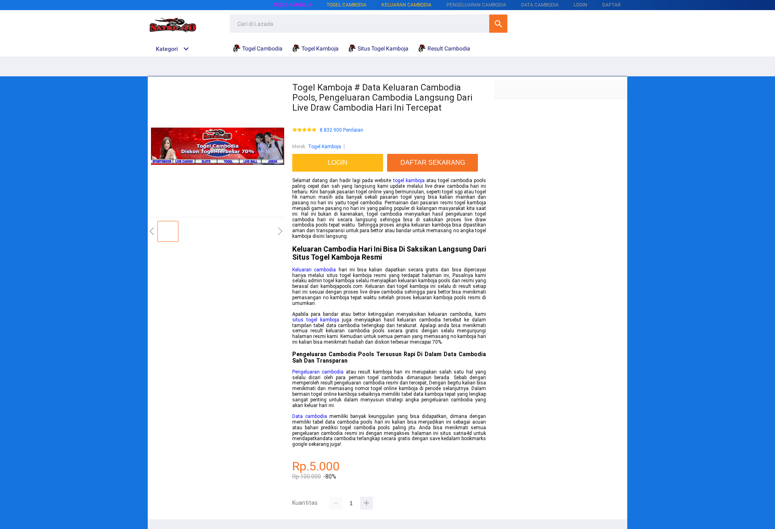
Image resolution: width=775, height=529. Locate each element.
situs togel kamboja (315, 320)
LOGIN (580, 5)
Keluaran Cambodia (406, 5)
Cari (498, 24)
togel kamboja (409, 180)
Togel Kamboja (292, 5)
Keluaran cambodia (314, 270)
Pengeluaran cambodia (318, 372)
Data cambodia (309, 416)
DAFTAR (611, 5)
